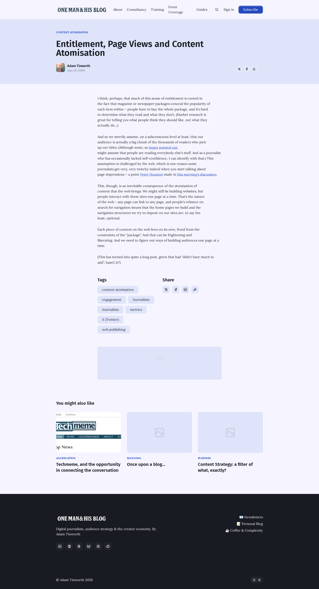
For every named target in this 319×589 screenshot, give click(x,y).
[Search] (217, 9)
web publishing (113, 329)
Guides (201, 9)
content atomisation (72, 32)
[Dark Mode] (257, 580)
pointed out (168, 147)
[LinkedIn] (185, 289)
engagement (111, 299)
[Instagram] (98, 546)
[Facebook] (247, 69)
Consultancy (136, 9)
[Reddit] (108, 546)
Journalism (141, 299)
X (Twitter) (110, 319)
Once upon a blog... (146, 464)
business (204, 458)
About (117, 9)
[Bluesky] (88, 546)
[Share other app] (254, 69)
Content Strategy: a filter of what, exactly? (225, 467)
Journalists (110, 309)
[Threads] (79, 546)
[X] (239, 69)
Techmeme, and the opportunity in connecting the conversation (88, 467)
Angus (153, 147)
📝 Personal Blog (250, 524)
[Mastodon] (69, 546)
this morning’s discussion (196, 174)
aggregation (66, 458)
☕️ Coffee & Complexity (244, 530)
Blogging (134, 458)
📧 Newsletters (251, 517)
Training (157, 9)
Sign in (229, 9)
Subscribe (250, 9)
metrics (136, 309)
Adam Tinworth (78, 66)
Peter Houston (151, 174)
